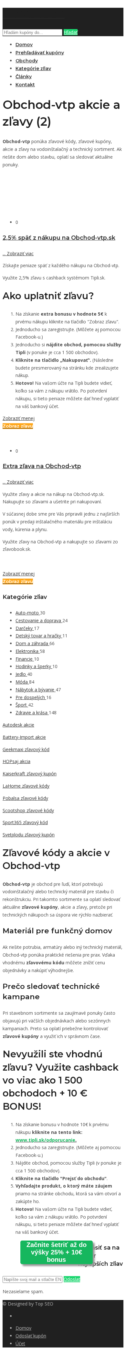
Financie (25, 659)
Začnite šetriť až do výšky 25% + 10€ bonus (56, 1252)
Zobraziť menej (19, 418)
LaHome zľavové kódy (26, 786)
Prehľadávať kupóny (40, 53)
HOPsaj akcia (16, 761)
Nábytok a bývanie (36, 689)
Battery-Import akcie (24, 737)
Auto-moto (28, 613)
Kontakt (25, 85)
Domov (24, 44)
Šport (22, 705)
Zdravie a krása (32, 712)
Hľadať (71, 32)
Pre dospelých (31, 697)
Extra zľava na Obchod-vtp (42, 466)
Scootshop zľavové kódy (28, 810)
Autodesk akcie (18, 725)
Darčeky (25, 628)
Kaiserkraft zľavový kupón (30, 773)
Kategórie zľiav (33, 68)
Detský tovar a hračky (39, 636)
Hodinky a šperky (34, 666)
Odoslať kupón (31, 1336)
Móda (22, 682)
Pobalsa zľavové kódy (25, 798)
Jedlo (21, 674)
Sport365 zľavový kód (25, 822)
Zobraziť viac (18, 253)
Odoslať (72, 1279)
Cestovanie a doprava (39, 620)
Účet (20, 1343)
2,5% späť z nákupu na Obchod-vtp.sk (59, 237)
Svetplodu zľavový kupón (29, 835)
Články (24, 76)
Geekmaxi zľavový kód (26, 749)
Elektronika (28, 651)
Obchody (27, 61)
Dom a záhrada (32, 643)
